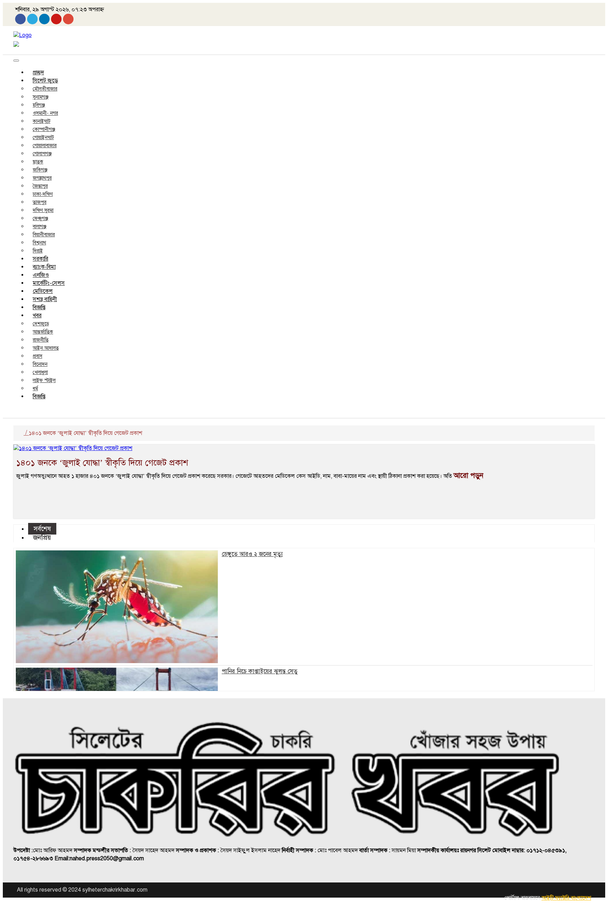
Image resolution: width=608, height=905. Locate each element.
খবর (37, 315)
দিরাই (38, 251)
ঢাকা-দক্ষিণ (43, 194)
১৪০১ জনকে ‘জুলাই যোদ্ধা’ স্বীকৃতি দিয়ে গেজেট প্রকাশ (102, 462)
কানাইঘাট (41, 121)
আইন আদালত (46, 348)
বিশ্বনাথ (39, 243)
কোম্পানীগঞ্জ (44, 129)
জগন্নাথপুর (42, 178)
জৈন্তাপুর (40, 186)
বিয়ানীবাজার (44, 235)
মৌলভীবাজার (45, 89)
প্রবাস (37, 356)
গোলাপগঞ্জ (42, 154)
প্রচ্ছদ (38, 72)
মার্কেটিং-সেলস (49, 283)
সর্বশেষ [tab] (42, 529)
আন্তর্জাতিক (43, 332)
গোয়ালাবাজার (45, 146)
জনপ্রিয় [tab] (42, 537)
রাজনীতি (41, 340)
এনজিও (41, 275)
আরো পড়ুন (468, 475)
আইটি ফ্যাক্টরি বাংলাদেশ (566, 897)
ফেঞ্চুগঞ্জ (40, 218)
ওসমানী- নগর (45, 113)
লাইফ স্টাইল (44, 380)
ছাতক (38, 162)
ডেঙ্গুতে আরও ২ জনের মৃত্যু (252, 554)
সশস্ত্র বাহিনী (45, 299)
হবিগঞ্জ (39, 105)
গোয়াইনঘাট (43, 138)
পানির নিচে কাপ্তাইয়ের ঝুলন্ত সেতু (260, 671)
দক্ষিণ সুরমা (43, 210)
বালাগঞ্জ (39, 227)
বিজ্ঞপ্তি (39, 307)
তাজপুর (39, 202)
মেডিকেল (43, 291)
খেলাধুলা (40, 372)
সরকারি (40, 258)
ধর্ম (35, 389)
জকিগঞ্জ (40, 170)
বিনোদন (40, 364)
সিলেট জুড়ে (45, 80)
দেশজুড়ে (41, 324)
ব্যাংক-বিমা (44, 266)
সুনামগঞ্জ (41, 97)
